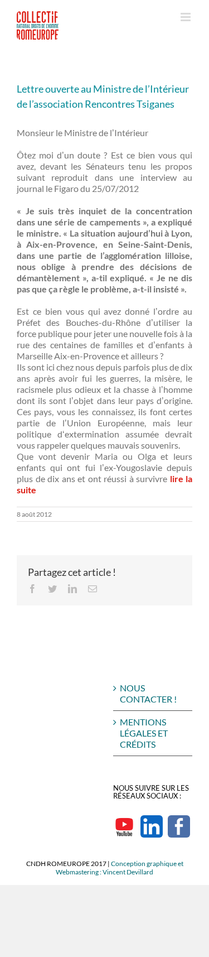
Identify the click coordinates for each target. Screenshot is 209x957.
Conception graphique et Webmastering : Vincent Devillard (119, 867)
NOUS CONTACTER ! (148, 693)
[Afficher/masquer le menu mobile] (186, 17)
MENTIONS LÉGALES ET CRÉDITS (144, 732)
